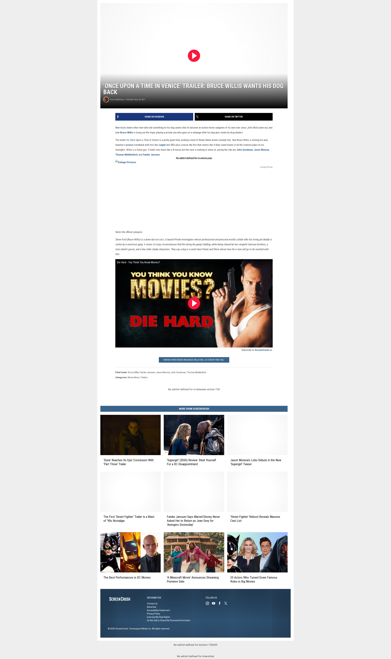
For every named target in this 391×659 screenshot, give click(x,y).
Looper (162, 144)
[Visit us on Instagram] (209, 603)
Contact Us (152, 603)
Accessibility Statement (158, 610)
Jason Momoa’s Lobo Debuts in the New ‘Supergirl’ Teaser (255, 462)
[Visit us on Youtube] (215, 603)
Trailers (144, 377)
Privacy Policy (153, 613)
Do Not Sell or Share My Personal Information (168, 620)
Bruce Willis (126, 132)
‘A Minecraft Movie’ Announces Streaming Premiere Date (193, 579)
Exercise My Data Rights (158, 617)
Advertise (151, 607)
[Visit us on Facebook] (221, 603)
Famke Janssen (151, 154)
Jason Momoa (261, 149)
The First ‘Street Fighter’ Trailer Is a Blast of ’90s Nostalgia (128, 519)
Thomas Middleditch (126, 154)
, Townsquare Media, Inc (139, 628)
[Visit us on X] (227, 603)
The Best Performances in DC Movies (127, 577)
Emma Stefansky (117, 99)
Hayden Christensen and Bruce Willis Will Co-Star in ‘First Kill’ (194, 360)
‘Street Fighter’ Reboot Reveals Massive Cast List (255, 519)
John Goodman (244, 149)
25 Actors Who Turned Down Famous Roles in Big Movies (253, 579)
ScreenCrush (262, 349)
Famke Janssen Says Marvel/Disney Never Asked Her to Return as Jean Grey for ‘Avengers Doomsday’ (193, 521)
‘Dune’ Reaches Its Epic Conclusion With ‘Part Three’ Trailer (128, 462)
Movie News (133, 377)
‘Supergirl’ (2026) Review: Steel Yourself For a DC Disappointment (191, 462)
